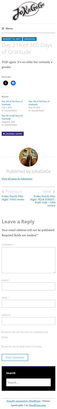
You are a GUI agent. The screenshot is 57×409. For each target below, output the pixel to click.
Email (6, 297)
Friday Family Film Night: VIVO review (13, 195)
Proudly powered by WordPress (23, 401)
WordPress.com (37, 405)
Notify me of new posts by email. (23, 346)
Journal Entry (14, 134)
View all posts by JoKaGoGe (17, 178)
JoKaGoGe (29, 39)
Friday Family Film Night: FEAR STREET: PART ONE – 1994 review (42, 198)
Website (6, 315)
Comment (8, 244)
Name (6, 280)
